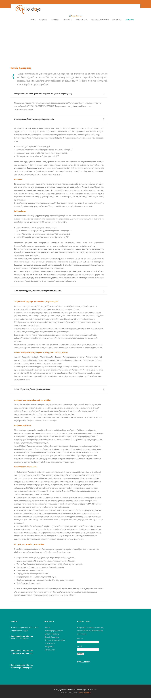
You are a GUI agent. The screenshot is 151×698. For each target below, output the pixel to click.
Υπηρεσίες (49, 647)
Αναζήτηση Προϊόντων (54, 631)
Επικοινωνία (50, 650)
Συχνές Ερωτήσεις (52, 637)
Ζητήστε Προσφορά (52, 634)
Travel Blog (50, 643)
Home (47, 627)
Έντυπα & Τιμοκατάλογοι (55, 640)
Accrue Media (84, 693)
